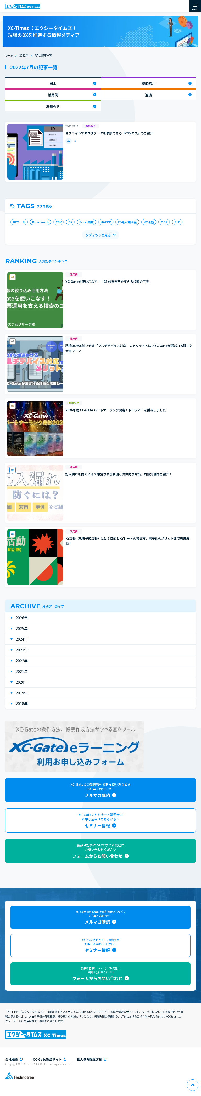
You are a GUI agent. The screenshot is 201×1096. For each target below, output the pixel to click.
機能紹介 (148, 83)
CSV (58, 222)
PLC (177, 222)
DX (70, 222)
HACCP (105, 222)
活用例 (53, 94)
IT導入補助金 (127, 222)
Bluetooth (40, 222)
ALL (53, 83)
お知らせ (53, 106)
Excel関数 (86, 222)
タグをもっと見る (98, 235)
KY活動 (149, 222)
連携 (148, 94)
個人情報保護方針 (89, 1059)
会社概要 (11, 1059)
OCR (164, 222)
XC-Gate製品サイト (47, 1059)
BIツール (19, 222)
